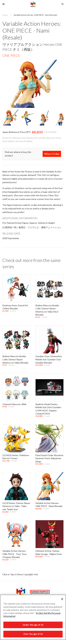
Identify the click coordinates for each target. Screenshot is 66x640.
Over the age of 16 (33, 634)
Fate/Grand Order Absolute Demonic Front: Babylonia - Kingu (49, 458)
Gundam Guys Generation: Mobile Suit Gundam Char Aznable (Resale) (48, 359)
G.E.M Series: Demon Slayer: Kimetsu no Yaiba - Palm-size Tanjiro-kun (16, 506)
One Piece (11, 55)
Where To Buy (51, 154)
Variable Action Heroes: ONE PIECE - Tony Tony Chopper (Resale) (14, 553)
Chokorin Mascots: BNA (14, 404)
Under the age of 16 (33, 625)
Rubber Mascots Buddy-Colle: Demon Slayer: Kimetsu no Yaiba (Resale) (15, 359)
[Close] (62, 599)
